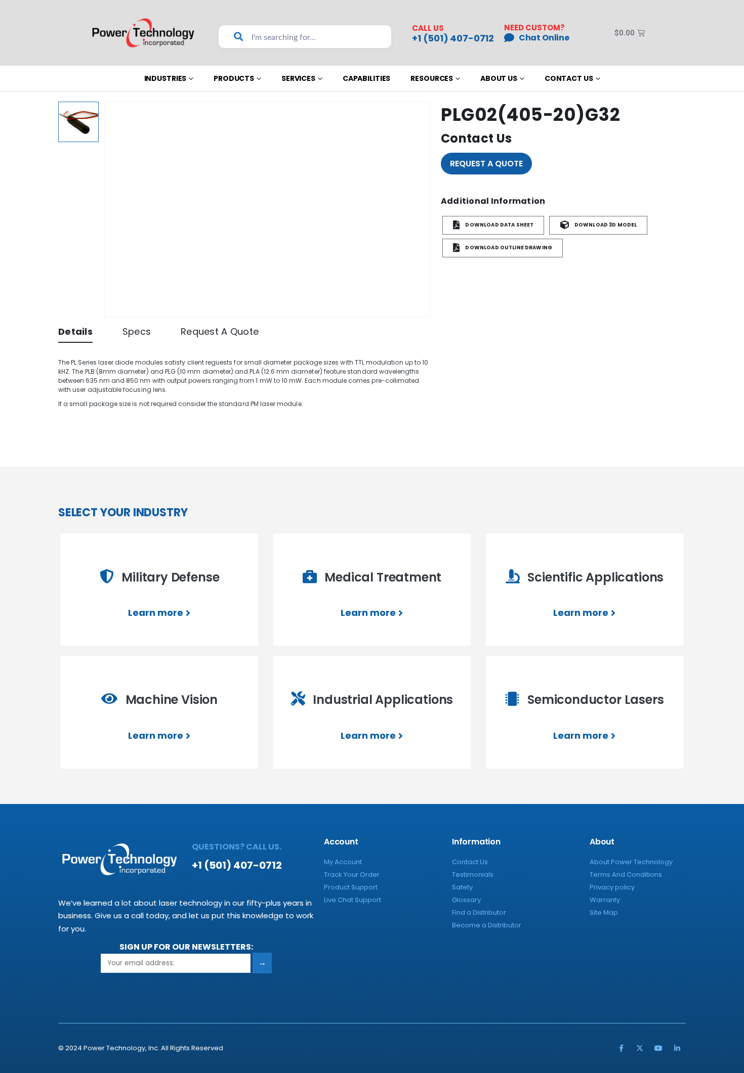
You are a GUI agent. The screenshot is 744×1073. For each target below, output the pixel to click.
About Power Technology (631, 862)
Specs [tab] (136, 331)
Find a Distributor (479, 912)
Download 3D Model (605, 225)
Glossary (466, 900)
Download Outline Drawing (508, 248)
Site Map (604, 912)
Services (298, 78)
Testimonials (472, 874)
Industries (165, 78)
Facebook (621, 1048)
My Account (343, 862)
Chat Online (544, 37)
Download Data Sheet (498, 225)
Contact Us (569, 78)
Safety (462, 887)
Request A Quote (486, 163)
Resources (431, 78)
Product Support (351, 887)
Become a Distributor (486, 925)
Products (234, 78)
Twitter (639, 1048)
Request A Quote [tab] (220, 331)
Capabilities (366, 78)
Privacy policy (612, 887)
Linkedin (677, 1048)
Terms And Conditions (626, 874)
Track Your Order (352, 874)
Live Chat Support (352, 900)
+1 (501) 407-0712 (453, 38)
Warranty (605, 900)
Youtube (658, 1048)
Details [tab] (75, 331)
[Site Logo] (143, 32)
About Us (498, 78)
